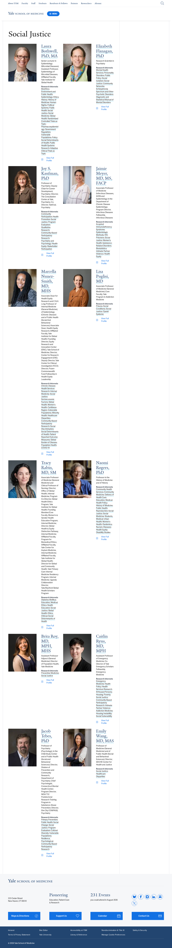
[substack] (160, 897)
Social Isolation (101, 79)
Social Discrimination (48, 427)
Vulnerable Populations (46, 136)
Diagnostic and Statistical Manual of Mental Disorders (105, 100)
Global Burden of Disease (49, 441)
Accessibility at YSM (78, 930)
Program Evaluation (48, 223)
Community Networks (104, 84)
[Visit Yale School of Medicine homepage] (30, 881)
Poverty (107, 695)
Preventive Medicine (50, 673)
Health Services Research (48, 389)
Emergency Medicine (101, 682)
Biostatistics (101, 248)
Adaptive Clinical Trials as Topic (49, 151)
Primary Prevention (49, 820)
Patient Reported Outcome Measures (49, 437)
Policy (54, 137)
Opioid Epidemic (102, 312)
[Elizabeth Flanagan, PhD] (77, 63)
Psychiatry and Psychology (47, 242)
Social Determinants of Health (48, 619)
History (44, 100)
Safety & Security (140, 930)
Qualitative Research (46, 228)
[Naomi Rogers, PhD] (77, 479)
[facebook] (141, 897)
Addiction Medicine (104, 711)
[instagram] (147, 897)
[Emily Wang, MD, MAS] (77, 747)
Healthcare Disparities (49, 416)
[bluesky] (134, 897)
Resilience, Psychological (47, 839)
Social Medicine (47, 114)
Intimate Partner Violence (103, 252)
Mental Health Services (102, 71)
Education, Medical (49, 602)
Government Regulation (48, 130)
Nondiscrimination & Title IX (113, 930)
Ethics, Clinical (47, 614)
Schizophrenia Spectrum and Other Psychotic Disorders (104, 92)
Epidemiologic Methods (102, 233)
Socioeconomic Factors (47, 400)
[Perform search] (162, 3)
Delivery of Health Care (105, 496)
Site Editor (43, 930)
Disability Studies (103, 532)
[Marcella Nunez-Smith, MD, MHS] (22, 288)
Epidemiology (47, 97)
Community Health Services (104, 490)
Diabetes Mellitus (48, 600)
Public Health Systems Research (48, 145)
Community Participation (46, 215)
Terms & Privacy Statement (19, 934)
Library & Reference (78, 934)
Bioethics (45, 89)
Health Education (47, 606)
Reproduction (102, 511)
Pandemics (107, 524)
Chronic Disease (48, 386)
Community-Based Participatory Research (49, 235)
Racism (99, 527)
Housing (99, 695)
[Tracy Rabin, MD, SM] (22, 479)
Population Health (48, 445)
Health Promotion (49, 218)
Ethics (56, 97)
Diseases (107, 527)
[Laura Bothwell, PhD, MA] (22, 63)
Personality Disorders (105, 74)
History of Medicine (48, 101)
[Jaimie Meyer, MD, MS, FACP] (77, 185)
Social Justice (47, 111)
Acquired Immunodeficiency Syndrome (104, 227)
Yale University (45, 934)
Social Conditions (102, 307)
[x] (134, 903)
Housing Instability (104, 713)
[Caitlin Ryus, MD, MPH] (77, 653)
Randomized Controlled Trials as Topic (49, 121)
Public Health (101, 508)
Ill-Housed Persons (104, 692)
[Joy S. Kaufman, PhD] (22, 185)
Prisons (99, 306)
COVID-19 (45, 448)
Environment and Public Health (48, 93)
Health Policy (101, 503)
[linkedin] (153, 897)
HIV (106, 235)
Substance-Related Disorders (104, 244)
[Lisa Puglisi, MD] (77, 288)
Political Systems (47, 106)
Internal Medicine (49, 392)
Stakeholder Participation (49, 247)
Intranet (11, 930)
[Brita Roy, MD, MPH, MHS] (22, 653)
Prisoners (100, 238)
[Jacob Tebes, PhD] (22, 747)
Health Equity (101, 530)
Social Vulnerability (104, 716)
